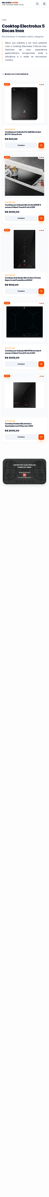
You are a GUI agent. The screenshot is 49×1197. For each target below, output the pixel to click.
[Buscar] (37, 3)
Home (4, 20)
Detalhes (21, 145)
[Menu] (44, 4)
